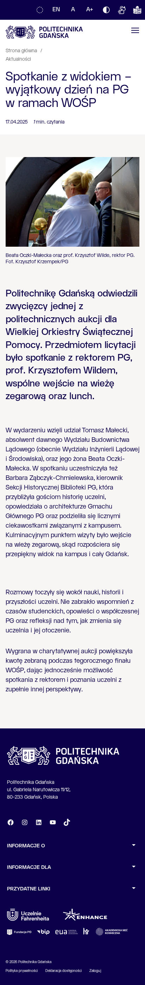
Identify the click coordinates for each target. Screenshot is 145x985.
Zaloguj (95, 971)
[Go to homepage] (44, 31)
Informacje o (26, 846)
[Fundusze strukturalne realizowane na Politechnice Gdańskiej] (40, 10)
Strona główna (22, 51)
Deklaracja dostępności (63, 971)
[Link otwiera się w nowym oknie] (28, 915)
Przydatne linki (28, 889)
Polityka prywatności (22, 971)
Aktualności (18, 59)
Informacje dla (29, 867)
